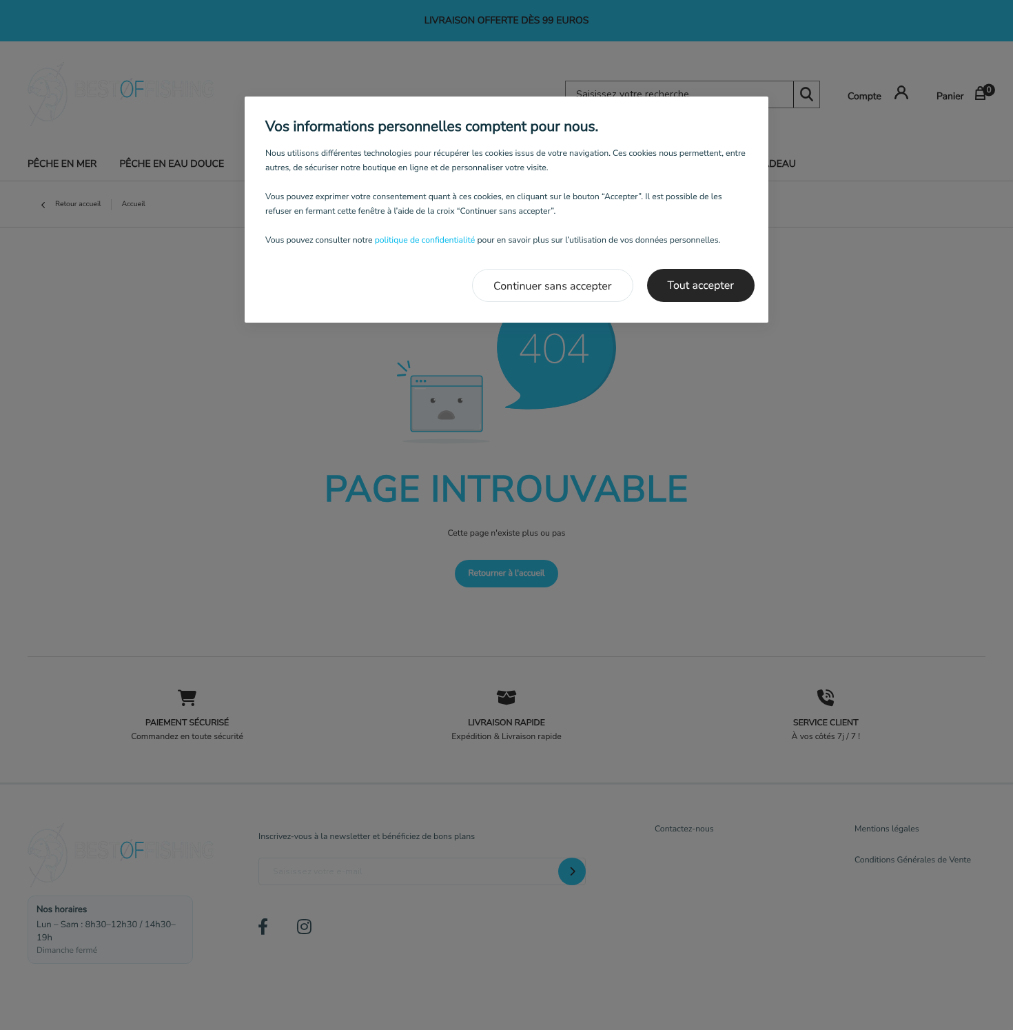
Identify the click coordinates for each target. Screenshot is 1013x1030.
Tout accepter (701, 285)
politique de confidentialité (425, 240)
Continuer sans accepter (552, 286)
